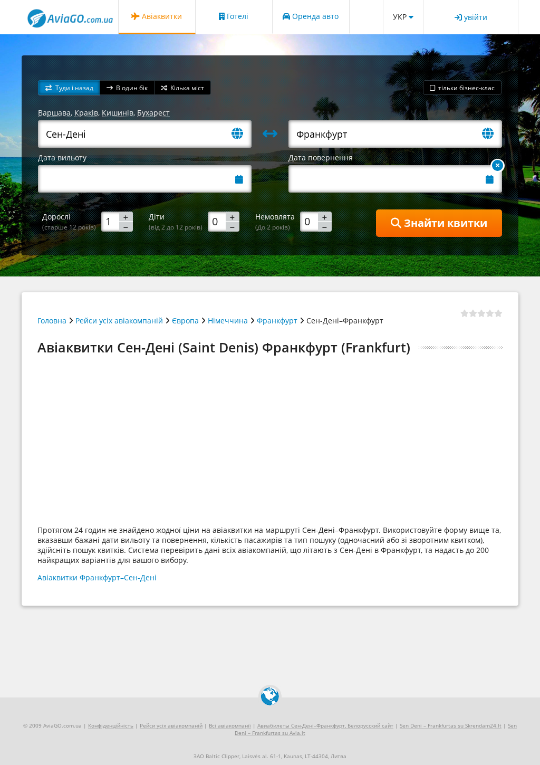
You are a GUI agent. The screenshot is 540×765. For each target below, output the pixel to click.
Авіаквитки (161, 16)
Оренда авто (314, 16)
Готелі (236, 16)
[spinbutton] (117, 221)
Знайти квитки (444, 223)
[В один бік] (497, 166)
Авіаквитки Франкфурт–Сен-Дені (97, 577)
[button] (69, 87)
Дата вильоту (62, 157)
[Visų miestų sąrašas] (242, 134)
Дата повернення (320, 157)
